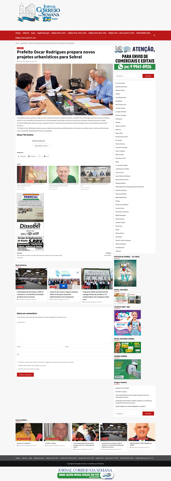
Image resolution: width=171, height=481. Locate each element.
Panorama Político (121, 194)
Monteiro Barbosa (121, 190)
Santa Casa (119, 226)
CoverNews (90, 463)
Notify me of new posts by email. (29, 369)
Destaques (119, 119)
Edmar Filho (119, 133)
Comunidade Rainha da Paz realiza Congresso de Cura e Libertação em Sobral (132, 396)
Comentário (21, 322)
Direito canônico (121, 126)
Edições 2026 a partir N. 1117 (26, 38)
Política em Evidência (122, 204)
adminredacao (21, 61)
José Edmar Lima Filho (122, 169)
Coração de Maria (121, 111)
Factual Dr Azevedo (121, 147)
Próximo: (108, 254)
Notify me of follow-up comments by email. (32, 365)
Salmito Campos (120, 222)
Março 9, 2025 (30, 61)
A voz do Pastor (120, 83)
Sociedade (119, 237)
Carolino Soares (120, 108)
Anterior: (39, 255)
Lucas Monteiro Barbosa (123, 176)
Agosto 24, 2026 (30, 299)
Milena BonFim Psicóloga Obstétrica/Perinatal (130, 187)
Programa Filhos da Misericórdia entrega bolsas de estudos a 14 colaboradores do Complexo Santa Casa (96, 296)
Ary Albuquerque (121, 97)
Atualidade (20, 48)
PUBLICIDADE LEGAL (143, 33)
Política (118, 201)
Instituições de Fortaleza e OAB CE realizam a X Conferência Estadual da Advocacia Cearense (30, 294)
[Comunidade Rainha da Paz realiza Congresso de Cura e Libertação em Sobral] (85, 432)
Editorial (26, 33)
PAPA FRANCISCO (121, 197)
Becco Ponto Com (121, 104)
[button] (154, 35)
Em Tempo (119, 140)
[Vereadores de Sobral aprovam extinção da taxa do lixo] (96, 174)
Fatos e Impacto (120, 151)
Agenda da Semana (121, 86)
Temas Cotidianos (121, 244)
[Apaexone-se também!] (29, 432)
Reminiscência (120, 219)
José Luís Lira (120, 172)
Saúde (117, 229)
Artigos (18, 33)
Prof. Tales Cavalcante (122, 212)
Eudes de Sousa (120, 144)
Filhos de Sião (120, 154)
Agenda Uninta (120, 90)
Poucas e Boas (120, 208)
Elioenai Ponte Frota (122, 136)
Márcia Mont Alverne (122, 179)
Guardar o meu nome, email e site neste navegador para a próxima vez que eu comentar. (46, 362)
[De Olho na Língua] (57, 432)
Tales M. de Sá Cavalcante (123, 240)
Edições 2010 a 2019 (58, 33)
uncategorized (120, 247)
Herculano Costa (121, 158)
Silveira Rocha (120, 233)
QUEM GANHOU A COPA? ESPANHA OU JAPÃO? (130, 406)
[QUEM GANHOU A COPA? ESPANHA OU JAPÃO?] (142, 432)
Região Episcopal (43, 33)
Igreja (33, 33)
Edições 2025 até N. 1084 (97, 33)
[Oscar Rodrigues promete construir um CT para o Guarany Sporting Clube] (32, 174)
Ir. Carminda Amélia (121, 165)
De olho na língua (121, 115)
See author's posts (41, 146)
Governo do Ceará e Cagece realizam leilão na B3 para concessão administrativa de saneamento (64, 294)
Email (67, 346)
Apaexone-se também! (122, 388)
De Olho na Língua (121, 391)
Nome (19, 346)
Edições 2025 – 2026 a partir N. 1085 (121, 33)
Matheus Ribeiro (121, 183)
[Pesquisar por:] (129, 76)
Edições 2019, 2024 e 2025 (77, 33)
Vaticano (118, 251)
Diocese (118, 122)
